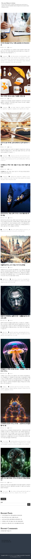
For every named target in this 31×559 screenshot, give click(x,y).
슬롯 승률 (21, 332)
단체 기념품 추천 (20, 108)
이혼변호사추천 (7, 59)
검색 (2, 502)
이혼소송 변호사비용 (14, 59)
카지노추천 (20, 231)
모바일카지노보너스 (22, 442)
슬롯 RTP (11, 332)
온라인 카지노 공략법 (25, 280)
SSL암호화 (6, 442)
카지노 (20, 492)
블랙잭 (17, 229)
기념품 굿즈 (18, 107)
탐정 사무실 (12, 178)
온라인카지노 (26, 229)
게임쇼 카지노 (14, 279)
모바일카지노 (15, 442)
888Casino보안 (18, 441)
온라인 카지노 (11, 492)
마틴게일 (18, 491)
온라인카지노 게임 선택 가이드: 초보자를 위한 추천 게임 (13, 523)
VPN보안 (10, 442)
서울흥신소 (24, 176)
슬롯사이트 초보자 (5, 333)
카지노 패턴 (24, 492)
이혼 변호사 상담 (16, 57)
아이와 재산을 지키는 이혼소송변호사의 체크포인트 (12, 515)
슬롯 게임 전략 (23, 491)
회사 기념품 (26, 108)
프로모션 (11, 389)
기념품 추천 (4, 108)
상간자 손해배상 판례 (20, 158)
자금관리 (16, 492)
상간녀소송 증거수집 (16, 157)
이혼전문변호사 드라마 (23, 59)
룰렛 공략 (27, 279)
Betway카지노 (23, 441)
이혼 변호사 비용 (9, 57)
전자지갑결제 (18, 444)
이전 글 (3, 499)
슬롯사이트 (4, 332)
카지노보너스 (14, 231)
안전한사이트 (25, 388)
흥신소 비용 (8, 179)
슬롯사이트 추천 (13, 333)
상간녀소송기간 (23, 157)
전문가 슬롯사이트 (8, 335)
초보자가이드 (9, 231)
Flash (11, 556)
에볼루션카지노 (5, 279)
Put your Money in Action (8, 3)
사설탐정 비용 (13, 176)
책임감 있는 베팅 (4, 282)
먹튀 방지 (2, 280)
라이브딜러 (21, 386)
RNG (12, 491)
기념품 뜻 (22, 107)
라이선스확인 (26, 386)
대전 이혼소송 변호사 (14, 56)
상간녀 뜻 (17, 155)
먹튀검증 (2, 388)
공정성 (14, 491)
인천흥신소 (3, 171)
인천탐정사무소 (7, 178)
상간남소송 (12, 155)
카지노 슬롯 (15, 335)
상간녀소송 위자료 (23, 155)
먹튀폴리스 (4, 386)
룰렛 (11, 229)
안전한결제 (5, 444)
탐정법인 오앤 (23, 178)
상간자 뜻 (14, 158)
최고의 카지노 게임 (11, 282)
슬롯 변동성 (16, 332)
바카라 (14, 229)
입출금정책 (7, 389)
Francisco (10, 47)
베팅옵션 (11, 388)
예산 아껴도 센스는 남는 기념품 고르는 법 (13, 96)
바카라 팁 (7, 280)
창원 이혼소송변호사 (17, 62)
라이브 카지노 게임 (21, 279)
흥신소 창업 (13, 179)
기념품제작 (9, 108)
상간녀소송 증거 (8, 157)
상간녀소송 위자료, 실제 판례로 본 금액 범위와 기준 (12, 519)
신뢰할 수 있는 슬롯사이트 (22, 333)
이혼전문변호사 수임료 (20, 60)
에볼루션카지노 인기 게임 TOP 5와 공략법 (13, 265)
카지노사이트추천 (25, 444)
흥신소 (4, 179)
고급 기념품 (12, 107)
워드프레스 (19, 556)
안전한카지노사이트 (12, 444)
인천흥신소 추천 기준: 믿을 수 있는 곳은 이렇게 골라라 (12, 521)
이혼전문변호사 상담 (11, 60)
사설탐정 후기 (19, 176)
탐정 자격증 (18, 178)
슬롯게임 (21, 229)
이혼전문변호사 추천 (9, 62)
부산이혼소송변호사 (23, 56)
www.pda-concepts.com (6, 541)
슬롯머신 (6, 492)
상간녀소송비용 (9, 158)
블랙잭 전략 (11, 280)
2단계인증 (12, 386)
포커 (24, 231)
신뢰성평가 (20, 388)
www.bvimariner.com (6, 540)
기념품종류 (14, 108)
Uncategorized (4, 56)
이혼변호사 (23, 57)
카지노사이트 (5, 229)
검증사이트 (16, 386)
